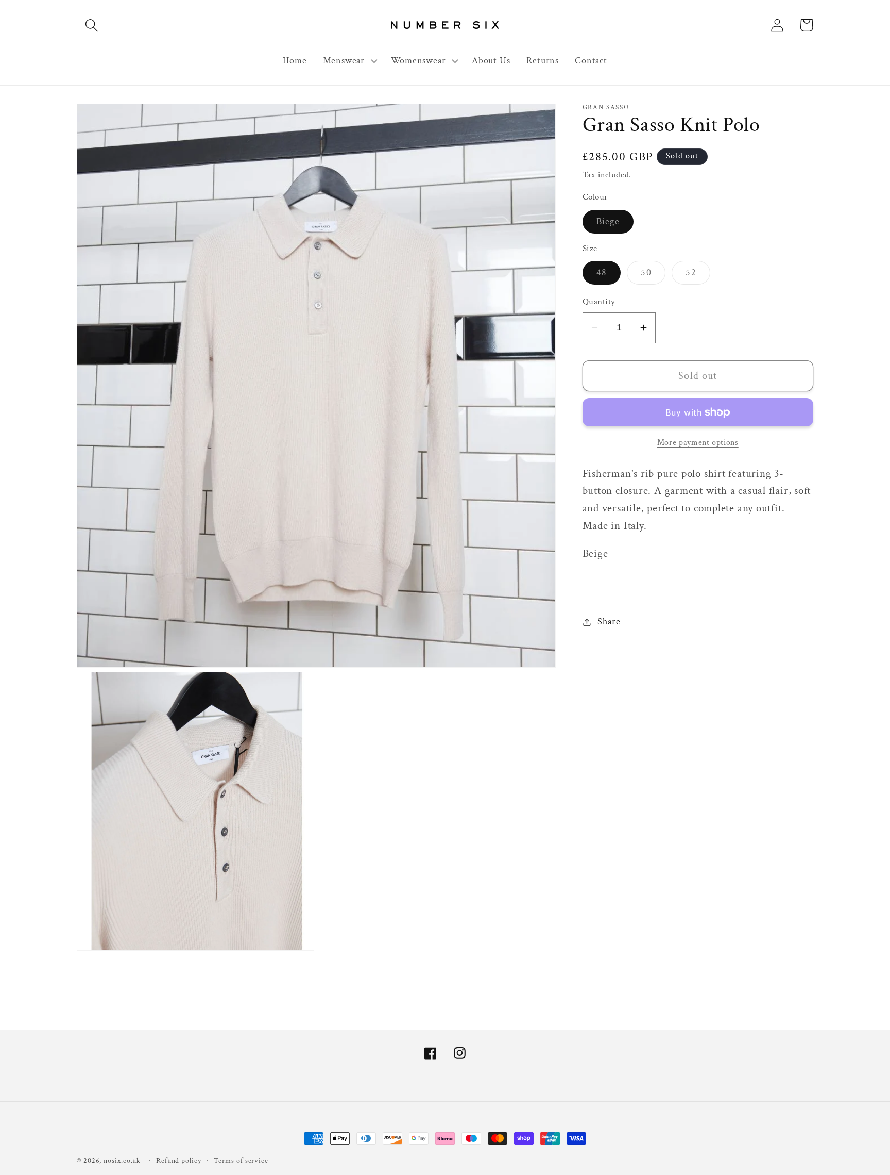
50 (653, 275)
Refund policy (178, 1160)
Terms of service (241, 1160)
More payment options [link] (698, 442)
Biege (615, 224)
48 (608, 275)
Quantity (599, 301)
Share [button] (608, 622)
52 (698, 275)
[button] (91, 25)
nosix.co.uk (122, 1160)
